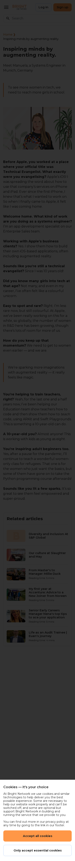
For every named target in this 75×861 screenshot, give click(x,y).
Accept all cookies (37, 836)
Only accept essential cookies (38, 850)
